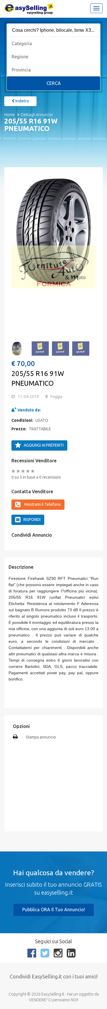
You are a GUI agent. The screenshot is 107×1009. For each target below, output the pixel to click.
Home (9, 114)
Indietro (22, 101)
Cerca (54, 83)
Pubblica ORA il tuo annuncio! (53, 909)
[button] (18, 234)
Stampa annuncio (41, 737)
